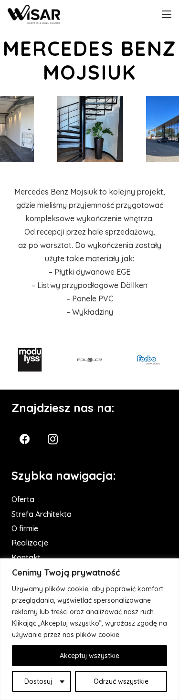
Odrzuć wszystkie (121, 681)
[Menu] (167, 14)
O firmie (24, 528)
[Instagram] (53, 439)
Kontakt (26, 557)
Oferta (22, 499)
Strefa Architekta (41, 514)
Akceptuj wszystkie (89, 655)
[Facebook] (24, 439)
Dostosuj (38, 681)
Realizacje (29, 542)
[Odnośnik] (34, 14)
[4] (90, 129)
